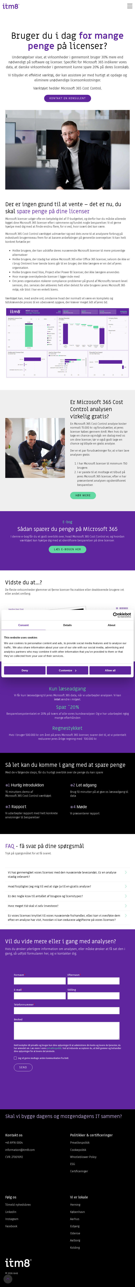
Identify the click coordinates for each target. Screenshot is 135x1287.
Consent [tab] (23, 624)
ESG (72, 1164)
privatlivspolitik (54, 1048)
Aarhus (74, 1219)
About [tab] (111, 624)
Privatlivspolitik (79, 1142)
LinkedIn (10, 1212)
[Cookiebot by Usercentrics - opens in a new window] (115, 615)
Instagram (11, 1219)
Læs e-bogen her (67, 549)
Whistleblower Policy (83, 1157)
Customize (65, 670)
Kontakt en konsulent (67, 98)
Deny (25, 670)
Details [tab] (67, 624)
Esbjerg (74, 1226)
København (77, 1212)
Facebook (11, 1226)
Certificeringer (79, 1171)
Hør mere (83, 495)
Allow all (110, 670)
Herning (75, 1204)
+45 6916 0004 (14, 1142)
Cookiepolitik (78, 1150)
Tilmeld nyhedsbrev (18, 1204)
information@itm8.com (20, 1150)
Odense (75, 1233)
